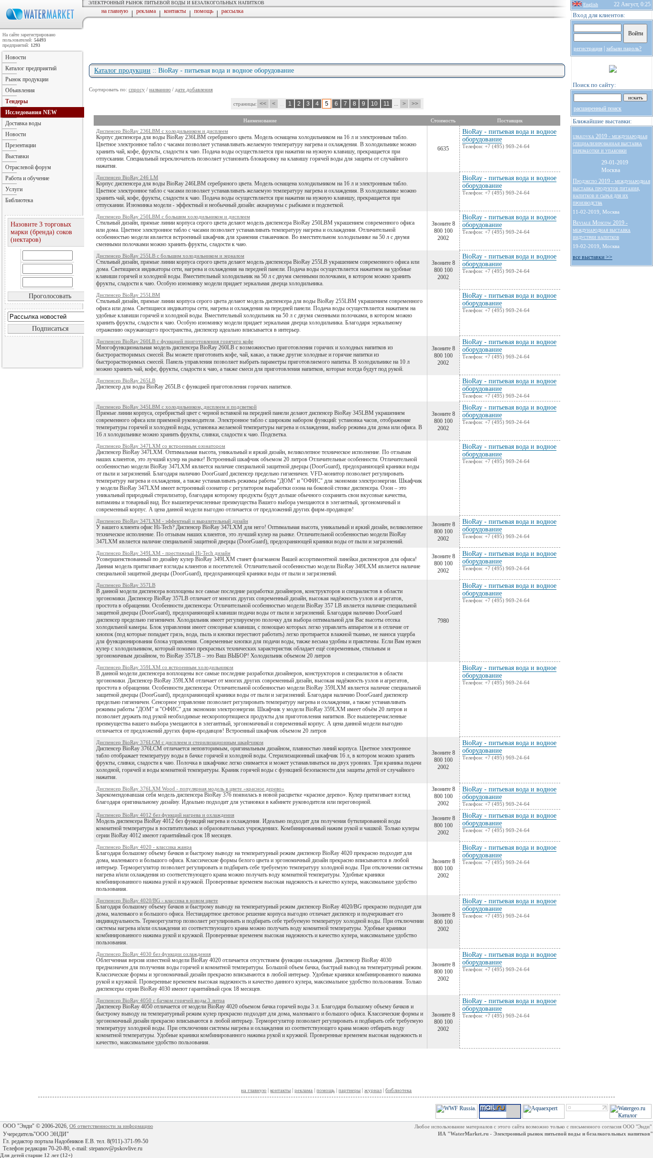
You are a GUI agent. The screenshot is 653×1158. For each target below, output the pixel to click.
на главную (114, 11)
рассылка (232, 11)
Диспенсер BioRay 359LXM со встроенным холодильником (164, 667)
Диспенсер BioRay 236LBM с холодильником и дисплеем (162, 131)
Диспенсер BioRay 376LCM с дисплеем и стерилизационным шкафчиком (179, 742)
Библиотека (19, 200)
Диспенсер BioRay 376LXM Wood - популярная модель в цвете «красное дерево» (190, 788)
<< (263, 103)
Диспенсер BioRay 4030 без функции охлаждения (153, 954)
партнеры (349, 1090)
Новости (15, 57)
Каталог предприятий (30, 68)
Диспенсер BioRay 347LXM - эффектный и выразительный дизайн (172, 521)
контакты (175, 11)
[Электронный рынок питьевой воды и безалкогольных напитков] (42, 27)
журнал (372, 1090)
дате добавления (194, 89)
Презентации (20, 145)
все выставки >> (592, 257)
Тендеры (16, 101)
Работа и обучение (27, 178)
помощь (203, 11)
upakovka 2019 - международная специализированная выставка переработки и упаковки (610, 143)
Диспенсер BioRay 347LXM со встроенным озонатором (160, 446)
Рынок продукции (26, 79)
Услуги (13, 189)
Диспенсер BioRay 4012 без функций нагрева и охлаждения (165, 815)
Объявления (20, 90)
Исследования (31, 112)
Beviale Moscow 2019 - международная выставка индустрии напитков (602, 229)
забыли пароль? (624, 48)
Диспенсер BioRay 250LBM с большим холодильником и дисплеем (173, 216)
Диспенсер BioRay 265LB (125, 380)
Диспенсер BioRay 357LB (125, 585)
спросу (137, 89)
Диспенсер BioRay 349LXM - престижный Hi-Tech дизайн (163, 553)
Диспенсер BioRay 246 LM (127, 177)
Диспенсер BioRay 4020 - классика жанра (144, 847)
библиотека (398, 1090)
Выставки (17, 156)
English (590, 4)
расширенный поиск (597, 108)
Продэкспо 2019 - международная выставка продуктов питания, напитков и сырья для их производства (611, 192)
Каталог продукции (122, 70)
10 (374, 103)
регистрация (588, 48)
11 (386, 103)
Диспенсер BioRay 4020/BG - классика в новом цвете (157, 900)
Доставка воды (23, 123)
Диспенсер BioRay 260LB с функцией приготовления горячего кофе (174, 341)
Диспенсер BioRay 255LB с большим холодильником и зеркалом (170, 256)
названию (160, 89)
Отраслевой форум (28, 167)
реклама (146, 11)
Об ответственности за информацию (111, 1126)
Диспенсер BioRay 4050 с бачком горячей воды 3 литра (160, 1000)
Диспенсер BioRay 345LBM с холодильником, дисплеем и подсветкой (176, 407)
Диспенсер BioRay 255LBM (128, 295)
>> (415, 103)
